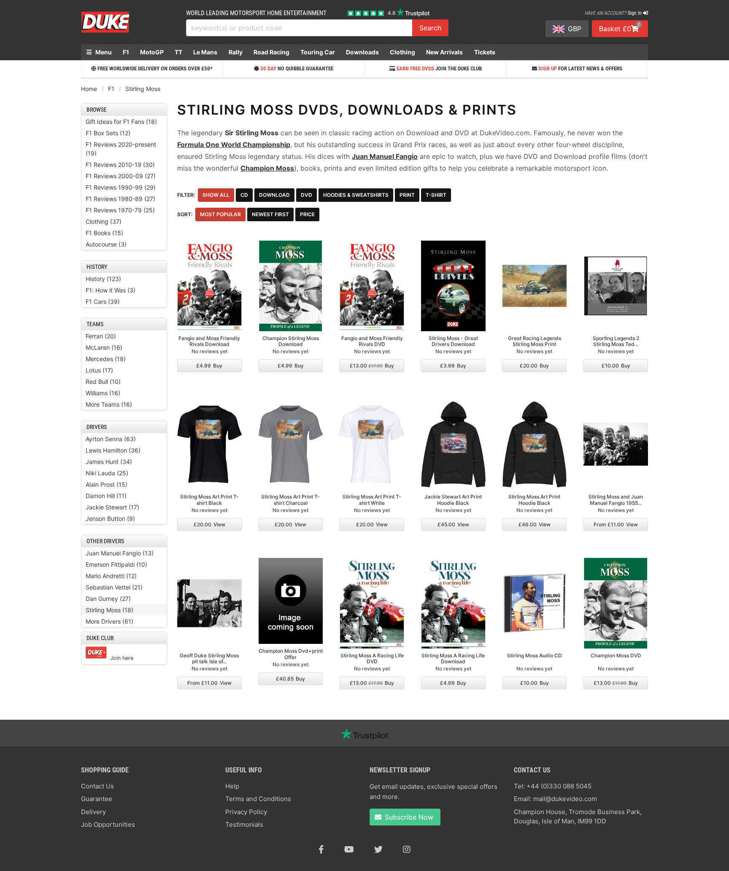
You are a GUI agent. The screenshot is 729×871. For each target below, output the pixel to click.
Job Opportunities (108, 824)
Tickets (484, 52)
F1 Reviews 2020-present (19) (121, 149)
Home (89, 88)
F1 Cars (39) (103, 301)
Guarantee (96, 799)
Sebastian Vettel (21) (114, 587)
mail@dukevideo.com (565, 799)
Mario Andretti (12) (111, 575)
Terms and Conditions (258, 799)
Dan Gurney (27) (108, 598)
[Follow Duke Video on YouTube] (349, 849)
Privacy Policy (246, 812)
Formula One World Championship (233, 144)
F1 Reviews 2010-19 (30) (120, 164)
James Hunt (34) (109, 461)
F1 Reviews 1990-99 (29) (121, 187)
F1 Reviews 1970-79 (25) (120, 210)
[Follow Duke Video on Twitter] (378, 849)
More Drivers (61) (109, 621)
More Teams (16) (109, 404)
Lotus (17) (99, 370)
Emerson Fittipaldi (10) (116, 564)
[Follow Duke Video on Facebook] (321, 849)
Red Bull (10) (103, 381)
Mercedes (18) (106, 358)
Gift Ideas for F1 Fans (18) (121, 121)
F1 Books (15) (104, 232)
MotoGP (152, 52)
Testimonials (244, 824)
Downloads (362, 52)
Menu (103, 52)
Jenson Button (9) (110, 518)
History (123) (103, 278)
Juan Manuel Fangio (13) (120, 553)
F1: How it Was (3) (110, 290)
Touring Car (317, 52)
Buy (209, 365)
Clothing (402, 52)
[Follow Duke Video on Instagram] (406, 849)
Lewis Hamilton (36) (113, 450)
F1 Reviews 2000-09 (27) (121, 176)
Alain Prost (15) (106, 484)
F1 (126, 52)
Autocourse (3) (106, 244)
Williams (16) (103, 393)
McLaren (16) (104, 347)
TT (178, 52)
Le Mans (205, 52)
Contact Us (97, 786)
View (209, 524)
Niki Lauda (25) (107, 473)
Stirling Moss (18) (109, 610)
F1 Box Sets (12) (108, 133)
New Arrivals (444, 52)
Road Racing (271, 52)
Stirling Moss (142, 88)
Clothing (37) (104, 221)
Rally (236, 52)
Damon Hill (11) (106, 495)
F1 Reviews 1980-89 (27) (120, 198)
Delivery (93, 812)
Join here (121, 658)
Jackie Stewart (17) (112, 507)
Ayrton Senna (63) (111, 438)
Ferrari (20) (101, 336)
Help (232, 786)
